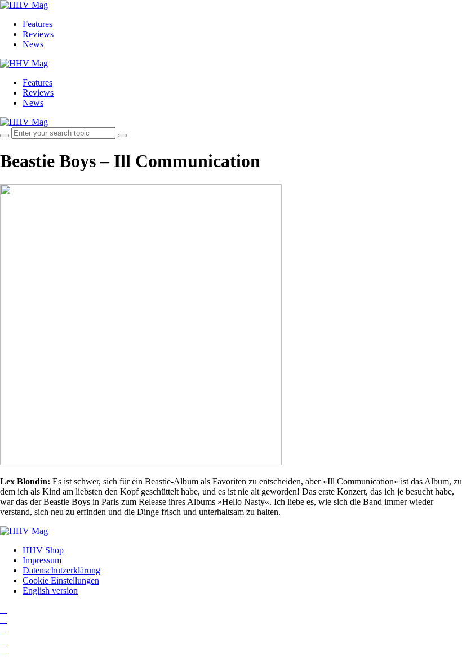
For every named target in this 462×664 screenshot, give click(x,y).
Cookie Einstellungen (61, 580)
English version (50, 590)
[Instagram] (3, 609)
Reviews (38, 34)
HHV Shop (43, 550)
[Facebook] (3, 620)
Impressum (42, 560)
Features (37, 24)
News (33, 44)
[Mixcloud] (3, 640)
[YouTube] (3, 630)
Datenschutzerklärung (61, 570)
